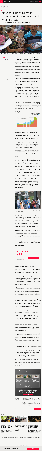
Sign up (33, 257)
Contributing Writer (17, 399)
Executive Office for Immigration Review (21, 129)
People (17, 445)
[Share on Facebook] (2, 63)
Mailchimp (23, 259)
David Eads (6, 60)
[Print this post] (7, 63)
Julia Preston (4, 57)
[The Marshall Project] (7, 1)
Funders (27, 445)
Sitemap (24, 445)
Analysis (2, 423)
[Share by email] (5, 63)
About (33, 1)
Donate (40, 1)
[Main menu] (1, 1)
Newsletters (36, 1)
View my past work (24, 405)
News (2, 10)
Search (31, 1)
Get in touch (29, 405)
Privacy (21, 445)
